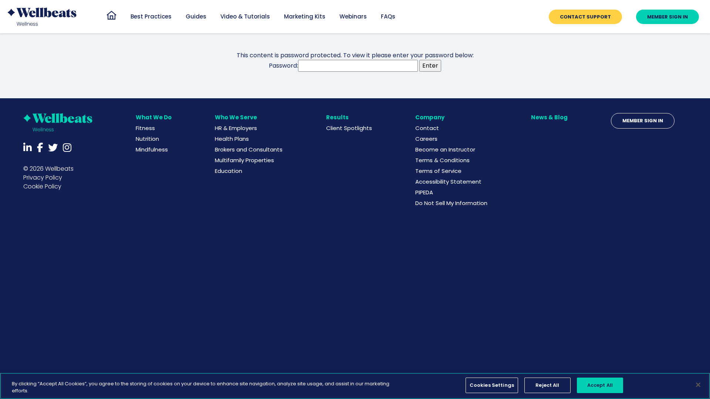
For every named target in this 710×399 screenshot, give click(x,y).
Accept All (600, 385)
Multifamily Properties (244, 160)
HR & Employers (236, 128)
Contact (427, 128)
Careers (426, 139)
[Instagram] (67, 147)
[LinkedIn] (27, 147)
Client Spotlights (349, 128)
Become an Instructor (445, 149)
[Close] (698, 384)
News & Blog (549, 117)
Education (228, 171)
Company (429, 117)
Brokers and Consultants (249, 149)
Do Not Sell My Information (451, 203)
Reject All (547, 385)
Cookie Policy (42, 186)
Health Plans (232, 139)
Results (337, 117)
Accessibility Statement (448, 181)
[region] (355, 386)
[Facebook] (40, 147)
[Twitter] (53, 147)
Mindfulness (152, 149)
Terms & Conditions (442, 160)
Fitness (145, 128)
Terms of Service (438, 171)
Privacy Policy (42, 177)
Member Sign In (642, 120)
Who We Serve (236, 117)
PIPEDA (424, 192)
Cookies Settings (492, 385)
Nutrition (147, 139)
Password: (283, 65)
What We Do (154, 117)
